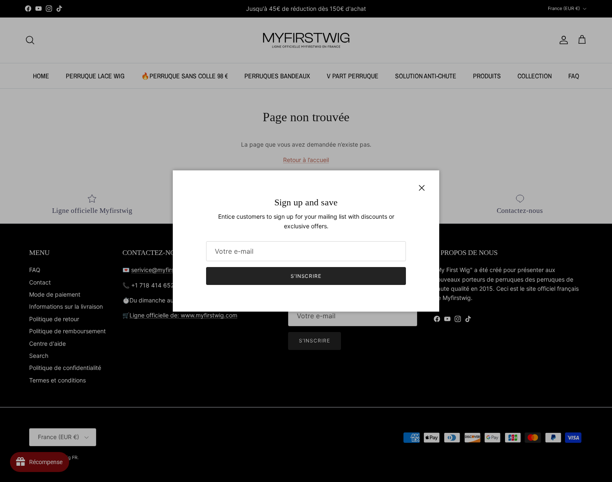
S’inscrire (306, 276)
